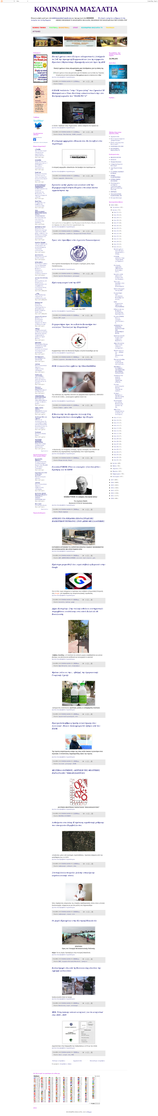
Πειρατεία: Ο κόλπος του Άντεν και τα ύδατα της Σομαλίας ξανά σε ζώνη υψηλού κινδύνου (41, 177)
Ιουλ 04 (116, 452)
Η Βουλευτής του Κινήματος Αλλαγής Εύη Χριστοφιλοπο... (119, 311)
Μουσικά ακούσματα (38, 387)
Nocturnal (38, 432)
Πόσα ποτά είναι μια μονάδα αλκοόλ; (41, 257)
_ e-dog (37, 293)
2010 (112, 498)
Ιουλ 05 (116, 449)
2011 (112, 496)
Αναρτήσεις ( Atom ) (66, 1064)
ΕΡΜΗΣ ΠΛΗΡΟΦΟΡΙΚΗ (115, 176)
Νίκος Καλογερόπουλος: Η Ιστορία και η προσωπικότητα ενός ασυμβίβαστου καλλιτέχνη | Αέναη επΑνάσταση (41, 284)
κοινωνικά (79, 558)
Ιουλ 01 (116, 460)
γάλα (76, 716)
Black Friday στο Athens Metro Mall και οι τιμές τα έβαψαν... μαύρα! (41, 401)
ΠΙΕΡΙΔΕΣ (114, 192)
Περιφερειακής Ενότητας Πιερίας (82, 233)
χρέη (94, 558)
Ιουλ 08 (116, 441)
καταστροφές (74, 1005)
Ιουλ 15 (116, 423)
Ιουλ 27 (116, 223)
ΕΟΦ (70, 407)
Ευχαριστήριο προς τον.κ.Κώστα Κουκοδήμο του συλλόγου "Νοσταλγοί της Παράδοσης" (74, 325)
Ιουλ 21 (116, 239)
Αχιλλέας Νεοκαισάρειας (65, 276)
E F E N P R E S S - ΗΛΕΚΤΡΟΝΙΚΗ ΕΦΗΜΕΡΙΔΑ (40, 186)
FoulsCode (38, 172)
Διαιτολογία (39, 255)
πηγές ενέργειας (87, 558)
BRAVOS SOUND (116, 157)
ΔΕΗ (60, 558)
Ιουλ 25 (116, 228)
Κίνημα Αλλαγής (63, 460)
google (72, 602)
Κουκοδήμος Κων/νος (71, 359)
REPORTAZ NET (40, 227)
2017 (112, 480)
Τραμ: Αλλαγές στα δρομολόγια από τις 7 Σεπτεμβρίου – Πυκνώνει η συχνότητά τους (41, 165)
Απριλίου (115, 468)
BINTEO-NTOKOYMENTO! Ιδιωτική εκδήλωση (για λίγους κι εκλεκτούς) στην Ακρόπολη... (40, 218)
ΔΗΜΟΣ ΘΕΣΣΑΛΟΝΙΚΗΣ (69, 558)
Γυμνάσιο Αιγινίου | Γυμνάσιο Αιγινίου (41, 474)
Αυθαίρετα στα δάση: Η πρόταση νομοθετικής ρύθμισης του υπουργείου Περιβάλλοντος (78, 824)
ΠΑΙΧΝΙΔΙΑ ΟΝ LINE (117, 146)
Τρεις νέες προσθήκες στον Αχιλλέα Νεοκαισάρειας (76, 240)
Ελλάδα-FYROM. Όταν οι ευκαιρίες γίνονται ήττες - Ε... (119, 320)
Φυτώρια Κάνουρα (116, 198)
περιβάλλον (69, 233)
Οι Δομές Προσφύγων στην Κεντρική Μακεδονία (74, 920)
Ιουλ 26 (116, 225)
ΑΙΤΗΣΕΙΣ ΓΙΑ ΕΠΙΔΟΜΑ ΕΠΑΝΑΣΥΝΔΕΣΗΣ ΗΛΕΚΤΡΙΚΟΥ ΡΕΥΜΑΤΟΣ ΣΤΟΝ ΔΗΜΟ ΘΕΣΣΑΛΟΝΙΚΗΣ (78, 520)
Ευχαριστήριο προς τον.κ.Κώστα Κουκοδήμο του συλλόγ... (119, 296)
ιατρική (69, 914)
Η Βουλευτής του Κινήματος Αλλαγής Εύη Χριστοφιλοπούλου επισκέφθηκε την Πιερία (72, 415)
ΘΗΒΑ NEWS (39, 408)
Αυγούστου (116, 207)
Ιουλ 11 (116, 433)
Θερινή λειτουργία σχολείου (40, 477)
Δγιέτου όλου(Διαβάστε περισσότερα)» (63, 77)
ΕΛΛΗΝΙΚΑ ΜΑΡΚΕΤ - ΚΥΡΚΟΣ (117, 172)
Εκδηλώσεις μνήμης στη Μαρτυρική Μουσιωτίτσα (40, 445)
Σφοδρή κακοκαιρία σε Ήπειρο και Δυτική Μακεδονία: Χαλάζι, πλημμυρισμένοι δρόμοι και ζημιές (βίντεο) (41, 334)
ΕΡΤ (60, 317)
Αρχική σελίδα (77, 1061)
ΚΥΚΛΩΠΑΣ (39, 262)
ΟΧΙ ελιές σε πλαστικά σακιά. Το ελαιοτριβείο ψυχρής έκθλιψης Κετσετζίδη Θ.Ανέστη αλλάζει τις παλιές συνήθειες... (41, 424)
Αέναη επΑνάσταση (41, 278)
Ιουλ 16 (116, 420)
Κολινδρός (38, 504)
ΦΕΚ (72, 1054)
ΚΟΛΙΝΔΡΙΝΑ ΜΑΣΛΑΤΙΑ (74, 9)
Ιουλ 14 (116, 425)
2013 (112, 490)
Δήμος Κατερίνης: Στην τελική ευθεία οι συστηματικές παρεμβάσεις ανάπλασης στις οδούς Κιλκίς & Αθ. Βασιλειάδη (77, 611)
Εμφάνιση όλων (44, 451)
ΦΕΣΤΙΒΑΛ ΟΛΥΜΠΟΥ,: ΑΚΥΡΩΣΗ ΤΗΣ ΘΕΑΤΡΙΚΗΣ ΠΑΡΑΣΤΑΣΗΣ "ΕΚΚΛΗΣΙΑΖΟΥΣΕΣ (76, 771)
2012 (112, 493)
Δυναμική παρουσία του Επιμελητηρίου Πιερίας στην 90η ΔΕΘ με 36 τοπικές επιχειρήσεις (41, 465)
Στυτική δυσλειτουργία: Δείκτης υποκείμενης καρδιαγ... (119, 387)
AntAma (37, 364)
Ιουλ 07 (116, 444)
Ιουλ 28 (116, 220)
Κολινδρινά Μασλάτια (37, 137)
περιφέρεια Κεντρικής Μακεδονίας (71, 961)
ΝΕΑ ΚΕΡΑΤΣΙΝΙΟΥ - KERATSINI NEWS (41, 211)
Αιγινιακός (62, 763)
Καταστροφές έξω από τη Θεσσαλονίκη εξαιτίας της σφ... (118, 404)
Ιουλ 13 (116, 428)
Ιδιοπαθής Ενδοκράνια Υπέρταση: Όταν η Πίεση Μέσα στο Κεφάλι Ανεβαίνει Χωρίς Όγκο (40, 308)
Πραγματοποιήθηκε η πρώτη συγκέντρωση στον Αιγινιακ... (119, 361)
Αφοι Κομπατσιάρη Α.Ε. (116, 168)
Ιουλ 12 (116, 431)
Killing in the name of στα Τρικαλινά (40, 390)
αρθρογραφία (62, 866)
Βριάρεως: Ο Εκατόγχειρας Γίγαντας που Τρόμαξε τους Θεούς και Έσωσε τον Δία (40, 321)
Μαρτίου (115, 471)
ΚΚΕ (60, 961)
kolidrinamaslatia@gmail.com (61, 18)
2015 (112, 485)
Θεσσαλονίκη (69, 178)
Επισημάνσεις (39, 357)
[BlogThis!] (88, 81)
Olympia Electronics (116, 162)
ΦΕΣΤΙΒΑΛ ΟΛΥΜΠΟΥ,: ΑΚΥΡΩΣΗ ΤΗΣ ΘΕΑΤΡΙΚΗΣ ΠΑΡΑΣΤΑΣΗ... (119, 370)
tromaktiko (38, 160)
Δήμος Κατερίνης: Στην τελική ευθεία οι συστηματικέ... (119, 345)
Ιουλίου (115, 210)
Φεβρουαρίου (117, 474)
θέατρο (61, 134)
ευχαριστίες (62, 359)
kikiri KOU (38, 343)
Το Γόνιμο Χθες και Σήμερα (41, 417)
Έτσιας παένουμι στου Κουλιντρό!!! (117, 143)
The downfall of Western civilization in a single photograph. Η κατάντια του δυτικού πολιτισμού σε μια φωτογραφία (41, 348)
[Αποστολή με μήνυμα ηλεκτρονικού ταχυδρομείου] (86, 81)
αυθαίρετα (70, 866)
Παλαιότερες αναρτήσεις (97, 1061)
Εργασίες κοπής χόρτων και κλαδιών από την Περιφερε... (119, 276)
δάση (74, 866)
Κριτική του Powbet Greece (40, 434)
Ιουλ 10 (116, 436)
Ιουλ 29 (116, 217)
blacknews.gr (38, 302)
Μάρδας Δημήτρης (63, 512)
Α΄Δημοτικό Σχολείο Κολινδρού (116, 164)
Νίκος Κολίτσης (67, 134)
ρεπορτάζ (79, 134)
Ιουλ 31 (116, 212)
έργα (69, 666)
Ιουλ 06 (116, 446)
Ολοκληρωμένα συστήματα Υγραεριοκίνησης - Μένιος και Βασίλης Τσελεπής (116, 186)
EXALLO (113, 159)
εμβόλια (66, 407)
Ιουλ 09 (116, 438)
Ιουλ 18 (116, 247)
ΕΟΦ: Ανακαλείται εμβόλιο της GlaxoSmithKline (74, 366)
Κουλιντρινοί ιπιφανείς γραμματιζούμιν (118, 139)
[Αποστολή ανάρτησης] (83, 81)
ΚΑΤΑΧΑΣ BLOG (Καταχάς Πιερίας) (41, 494)
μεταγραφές (76, 276)
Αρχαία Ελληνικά (41, 316)
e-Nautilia (37, 149)
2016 (112, 482)
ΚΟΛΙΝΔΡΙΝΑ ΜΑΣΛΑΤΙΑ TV (115, 149)
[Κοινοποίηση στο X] (90, 81)
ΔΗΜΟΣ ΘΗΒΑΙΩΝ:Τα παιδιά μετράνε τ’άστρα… (41, 410)
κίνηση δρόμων (76, 666)
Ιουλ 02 (116, 457)
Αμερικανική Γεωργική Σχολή (66, 716)
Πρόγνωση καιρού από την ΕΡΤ (66, 282)
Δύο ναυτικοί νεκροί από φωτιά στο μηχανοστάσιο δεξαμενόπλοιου (40, 153)
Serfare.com (38, 375)
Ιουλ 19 (116, 244)
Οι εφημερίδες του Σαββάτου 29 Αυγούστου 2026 (40, 204)
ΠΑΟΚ (74, 134)
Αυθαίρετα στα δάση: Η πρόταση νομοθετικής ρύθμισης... (118, 379)
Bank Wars (38, 201)
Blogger (89, 1112)
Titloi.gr (37, 329)
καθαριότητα (62, 233)
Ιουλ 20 (116, 241)
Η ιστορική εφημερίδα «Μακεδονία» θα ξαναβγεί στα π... (118, 268)
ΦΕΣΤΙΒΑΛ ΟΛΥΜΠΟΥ (65, 816)
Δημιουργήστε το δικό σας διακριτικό (40, 142)
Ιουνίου (115, 463)
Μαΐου (115, 466)
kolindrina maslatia (66, 81)
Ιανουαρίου (116, 476)
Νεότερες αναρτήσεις (58, 1061)
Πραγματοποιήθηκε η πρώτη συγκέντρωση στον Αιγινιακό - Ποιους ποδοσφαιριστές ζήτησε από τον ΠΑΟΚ (76, 726)
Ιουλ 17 (116, 417)
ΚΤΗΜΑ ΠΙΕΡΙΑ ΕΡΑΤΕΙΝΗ (115, 180)
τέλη (69, 1054)
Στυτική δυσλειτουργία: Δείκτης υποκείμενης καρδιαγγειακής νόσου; (73, 874)
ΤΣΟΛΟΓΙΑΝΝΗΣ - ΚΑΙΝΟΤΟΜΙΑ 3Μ (116, 194)
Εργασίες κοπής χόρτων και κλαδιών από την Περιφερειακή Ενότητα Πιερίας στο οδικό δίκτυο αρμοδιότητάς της (75, 187)
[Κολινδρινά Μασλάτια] (34, 140)
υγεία (73, 914)
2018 (112, 205)
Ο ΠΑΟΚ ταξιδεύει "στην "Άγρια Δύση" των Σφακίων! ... (119, 259)
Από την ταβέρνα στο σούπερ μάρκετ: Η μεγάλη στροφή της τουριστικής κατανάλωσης (41, 247)
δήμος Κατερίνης (63, 666)
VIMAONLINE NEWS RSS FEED (40, 396)
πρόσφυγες (84, 961)
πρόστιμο (68, 602)
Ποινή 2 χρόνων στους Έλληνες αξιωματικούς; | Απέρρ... (119, 251)
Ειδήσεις (61, 84)
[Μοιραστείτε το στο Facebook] (92, 81)
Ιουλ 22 (116, 236)
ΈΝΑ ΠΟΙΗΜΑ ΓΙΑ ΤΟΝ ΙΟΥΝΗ (40, 358)
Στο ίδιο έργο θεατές (41, 505)
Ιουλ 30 (116, 215)
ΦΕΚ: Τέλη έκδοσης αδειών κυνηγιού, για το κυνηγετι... (119, 412)
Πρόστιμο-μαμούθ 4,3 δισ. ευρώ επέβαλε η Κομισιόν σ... (119, 338)
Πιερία (70, 460)
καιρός (63, 317)
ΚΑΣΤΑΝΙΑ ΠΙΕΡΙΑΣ (38, 459)
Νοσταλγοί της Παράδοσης (85, 359)
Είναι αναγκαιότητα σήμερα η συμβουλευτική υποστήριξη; (41, 368)
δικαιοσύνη (62, 602)
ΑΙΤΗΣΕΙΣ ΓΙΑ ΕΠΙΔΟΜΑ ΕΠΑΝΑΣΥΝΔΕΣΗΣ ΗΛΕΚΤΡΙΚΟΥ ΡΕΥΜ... (119, 329)
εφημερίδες (62, 178)
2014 (112, 488)
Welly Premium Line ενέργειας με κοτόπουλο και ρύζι (40, 296)
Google (57, 593)
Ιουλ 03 (116, 454)
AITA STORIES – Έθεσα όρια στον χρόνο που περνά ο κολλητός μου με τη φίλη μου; (40, 379)
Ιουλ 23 (116, 233)
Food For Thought (40, 242)
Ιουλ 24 (116, 231)
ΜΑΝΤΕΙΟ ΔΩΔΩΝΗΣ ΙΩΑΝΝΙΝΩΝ (39, 441)
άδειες (60, 1054)
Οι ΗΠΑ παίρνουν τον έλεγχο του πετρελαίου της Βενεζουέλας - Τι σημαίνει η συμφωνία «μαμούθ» (41, 193)
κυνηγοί (65, 1054)
